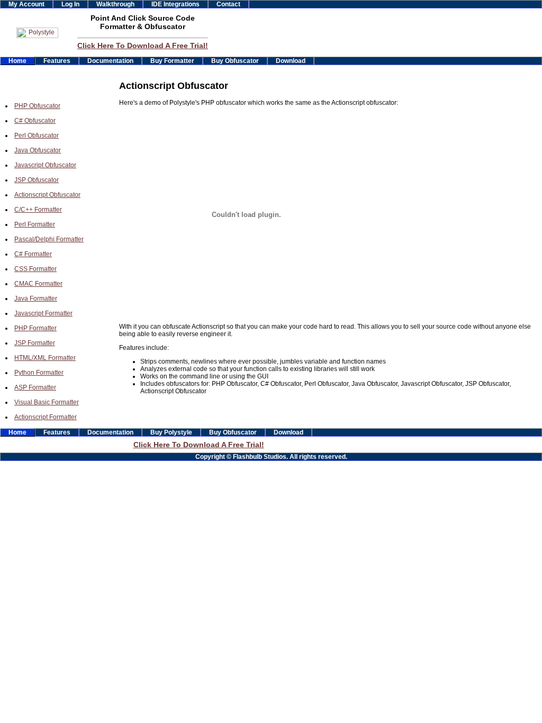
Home (17, 61)
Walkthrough (115, 4)
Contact (228, 4)
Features (56, 61)
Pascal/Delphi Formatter (49, 239)
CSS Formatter (35, 269)
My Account (26, 4)
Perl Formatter (34, 224)
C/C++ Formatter (38, 209)
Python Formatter (39, 372)
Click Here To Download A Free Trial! (142, 45)
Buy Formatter (172, 61)
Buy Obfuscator (235, 61)
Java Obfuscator (37, 150)
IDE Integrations (175, 4)
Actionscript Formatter (45, 417)
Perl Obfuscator (36, 135)
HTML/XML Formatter (45, 358)
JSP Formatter (34, 343)
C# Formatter (33, 254)
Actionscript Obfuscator (47, 194)
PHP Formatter (35, 328)
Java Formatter (35, 298)
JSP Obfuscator (36, 180)
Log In (70, 4)
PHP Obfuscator (37, 106)
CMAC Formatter (38, 283)
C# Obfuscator (35, 120)
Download (290, 61)
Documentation (110, 61)
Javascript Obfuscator (45, 165)
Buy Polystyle (171, 432)
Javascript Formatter (43, 313)
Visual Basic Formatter (46, 402)
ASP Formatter (35, 387)
